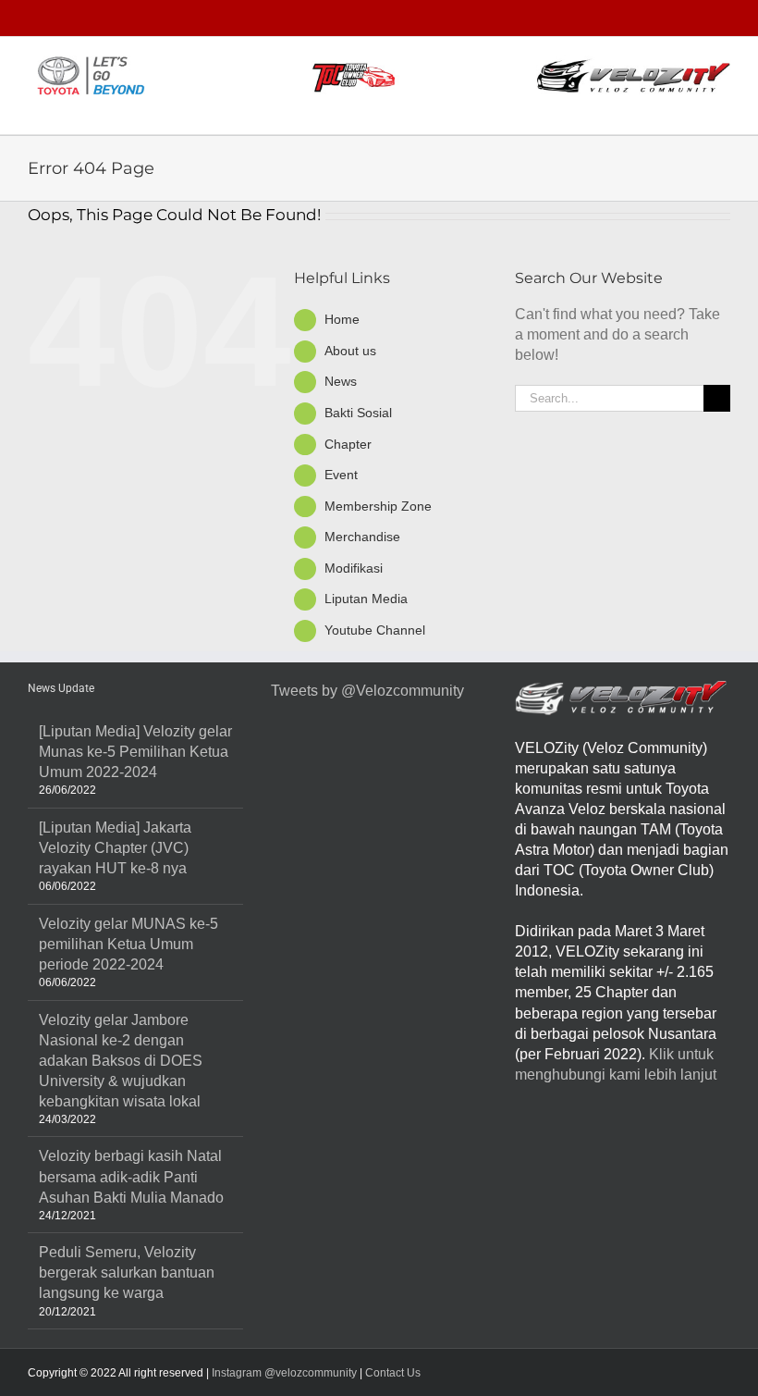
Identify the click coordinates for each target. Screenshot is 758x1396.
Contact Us (393, 1372)
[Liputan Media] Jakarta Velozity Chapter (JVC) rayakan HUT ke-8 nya (115, 848)
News (340, 381)
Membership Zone (378, 506)
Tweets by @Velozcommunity (367, 690)
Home (342, 319)
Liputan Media (366, 598)
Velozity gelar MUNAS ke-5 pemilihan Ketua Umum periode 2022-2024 (128, 944)
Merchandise (362, 536)
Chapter (348, 444)
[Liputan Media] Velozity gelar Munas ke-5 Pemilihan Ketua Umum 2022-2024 (135, 751)
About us (350, 350)
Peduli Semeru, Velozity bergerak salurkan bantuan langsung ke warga (126, 1272)
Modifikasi (353, 568)
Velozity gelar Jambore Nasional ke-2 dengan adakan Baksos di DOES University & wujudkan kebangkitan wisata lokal (120, 1060)
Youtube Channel (374, 630)
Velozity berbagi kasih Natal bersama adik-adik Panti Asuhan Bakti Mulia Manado (131, 1176)
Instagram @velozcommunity (283, 1372)
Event (341, 474)
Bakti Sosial (358, 412)
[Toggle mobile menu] (722, 106)
